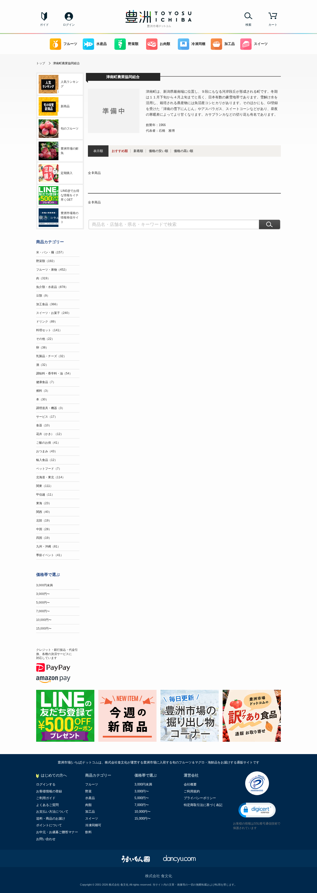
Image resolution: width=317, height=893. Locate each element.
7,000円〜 (43, 611)
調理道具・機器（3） (50, 408)
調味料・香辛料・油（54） (54, 373)
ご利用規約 (192, 791)
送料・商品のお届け (50, 818)
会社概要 (190, 784)
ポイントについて (49, 825)
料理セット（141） (49, 330)
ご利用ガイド (45, 798)
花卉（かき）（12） (49, 434)
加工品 (229, 44)
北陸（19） (44, 520)
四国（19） (44, 538)
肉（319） (43, 278)
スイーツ (261, 44)
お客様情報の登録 (49, 791)
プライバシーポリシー (200, 798)
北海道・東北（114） (50, 477)
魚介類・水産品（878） (52, 287)
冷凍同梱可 (93, 825)
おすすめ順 (120, 151)
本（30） (42, 399)
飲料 (88, 832)
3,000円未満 (44, 585)
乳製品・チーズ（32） (51, 356)
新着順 (138, 151)
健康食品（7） (46, 382)
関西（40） (44, 512)
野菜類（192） (46, 261)
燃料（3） (43, 390)
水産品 (101, 44)
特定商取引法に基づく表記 (203, 805)
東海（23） (44, 503)
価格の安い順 (158, 151)
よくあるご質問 (47, 805)
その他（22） (45, 339)
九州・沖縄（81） (48, 546)
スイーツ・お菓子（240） (53, 313)
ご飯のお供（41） (48, 442)
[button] (257, 810)
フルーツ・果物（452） (52, 269)
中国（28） (44, 529)
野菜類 (133, 44)
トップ (40, 63)
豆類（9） (43, 295)
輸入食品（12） (46, 460)
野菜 (88, 791)
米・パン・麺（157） (50, 252)
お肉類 (165, 44)
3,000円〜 (43, 594)
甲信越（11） (45, 494)
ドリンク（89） (46, 321)
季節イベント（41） (49, 555)
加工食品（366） (47, 304)
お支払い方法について (52, 811)
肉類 (88, 805)
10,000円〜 (44, 620)
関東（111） (44, 486)
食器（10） (44, 425)
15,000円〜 (44, 628)
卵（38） (42, 347)
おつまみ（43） (46, 451)
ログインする (45, 784)
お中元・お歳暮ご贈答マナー (57, 832)
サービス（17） (46, 416)
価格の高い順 (183, 151)
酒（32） (42, 365)
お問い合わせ (45, 839)
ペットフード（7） (49, 468)
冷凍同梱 (198, 44)
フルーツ (70, 44)
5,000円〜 (43, 602)
